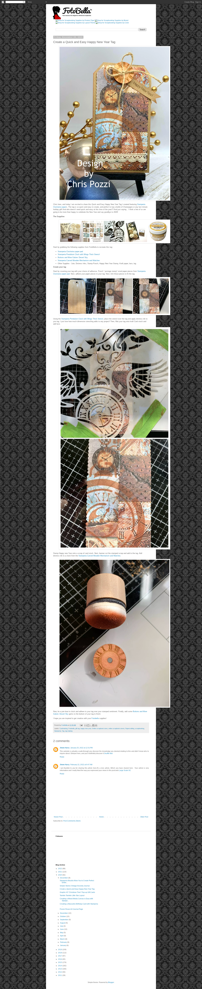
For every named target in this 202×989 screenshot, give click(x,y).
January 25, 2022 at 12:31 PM (81, 748)
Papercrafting (129, 728)
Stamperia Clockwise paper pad (70, 251)
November (64, 913)
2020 (60, 875)
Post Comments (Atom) (72, 821)
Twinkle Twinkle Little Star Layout (72, 895)
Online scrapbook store (100, 728)
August (63, 923)
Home (101, 817)
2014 (60, 966)
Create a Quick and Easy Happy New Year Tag (77, 889)
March (62, 939)
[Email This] (85, 725)
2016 (60, 959)
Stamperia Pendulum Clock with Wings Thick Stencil (79, 254)
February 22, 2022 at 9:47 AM (81, 765)
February (63, 942)
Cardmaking (64, 728)
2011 (60, 975)
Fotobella (95, 718)
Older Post (144, 817)
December (64, 878)
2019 (60, 950)
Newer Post (58, 817)
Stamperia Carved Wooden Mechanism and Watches (79, 260)
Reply (62, 757)
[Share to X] (90, 725)
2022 (60, 869)
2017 (60, 956)
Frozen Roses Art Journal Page (71, 909)
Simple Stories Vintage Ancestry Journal (75, 886)
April (62, 936)
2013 (60, 969)
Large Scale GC (125, 770)
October (63, 916)
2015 (60, 962)
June (62, 929)
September (64, 920)
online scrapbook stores (116, 728)
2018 (60, 953)
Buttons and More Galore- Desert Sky (73, 257)
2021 (60, 872)
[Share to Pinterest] (96, 725)
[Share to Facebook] (93, 725)
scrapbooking (139, 728)
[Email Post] (81, 725)
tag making (68, 731)
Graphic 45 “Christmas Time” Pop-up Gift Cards (77, 892)
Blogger (111, 982)
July (61, 926)
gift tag (77, 728)
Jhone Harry (65, 748)
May (62, 933)
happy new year (86, 728)
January (63, 945)
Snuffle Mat (108, 753)
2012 (60, 972)
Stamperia (57, 731)
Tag (63, 731)
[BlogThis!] (88, 725)
